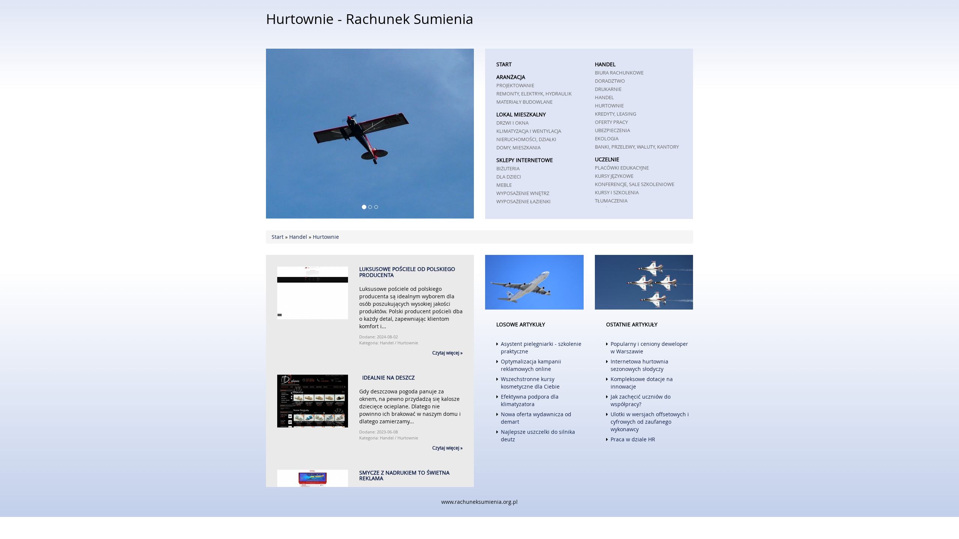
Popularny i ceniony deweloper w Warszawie (649, 347)
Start (278, 236)
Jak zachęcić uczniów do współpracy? (641, 400)
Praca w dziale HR (633, 439)
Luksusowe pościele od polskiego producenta (407, 271)
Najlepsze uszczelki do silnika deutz (538, 435)
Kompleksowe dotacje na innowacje (642, 382)
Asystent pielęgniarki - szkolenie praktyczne (541, 347)
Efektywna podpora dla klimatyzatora (530, 400)
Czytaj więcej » (447, 353)
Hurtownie (326, 236)
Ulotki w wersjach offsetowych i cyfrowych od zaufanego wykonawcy (650, 422)
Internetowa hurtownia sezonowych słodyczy (639, 365)
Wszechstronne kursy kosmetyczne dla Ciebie (530, 382)
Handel (298, 236)
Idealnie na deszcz (387, 377)
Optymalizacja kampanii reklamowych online (531, 365)
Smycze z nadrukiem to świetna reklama (404, 475)
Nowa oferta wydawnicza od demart (536, 418)
